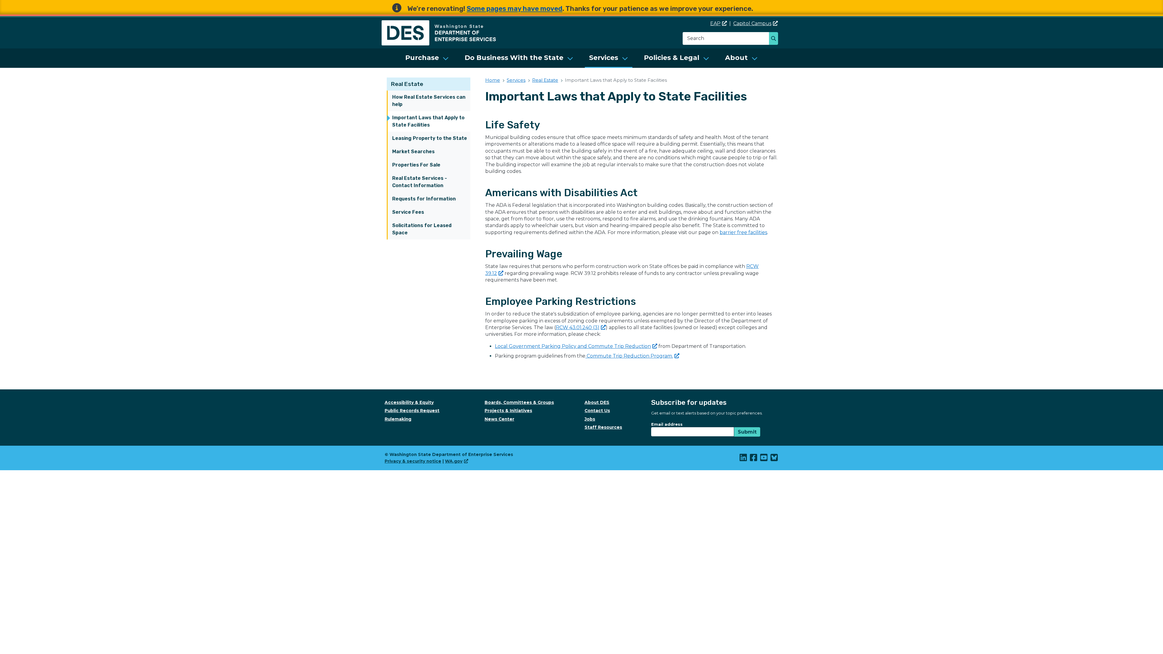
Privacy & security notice (413, 461)
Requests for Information (424, 199)
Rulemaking (398, 419)
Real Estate (407, 84)
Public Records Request (412, 410)
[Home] (439, 24)
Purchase (422, 58)
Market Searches (413, 151)
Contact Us (597, 410)
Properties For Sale (416, 165)
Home (492, 80)
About (736, 58)
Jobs (590, 419)
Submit (747, 432)
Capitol (752, 23)
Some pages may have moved (514, 9)
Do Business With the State (514, 58)
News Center (499, 419)
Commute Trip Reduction (629, 356)
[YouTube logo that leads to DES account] (764, 459)
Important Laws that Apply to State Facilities (428, 121)
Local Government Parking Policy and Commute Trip (573, 346)
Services (603, 58)
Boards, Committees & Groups (519, 402)
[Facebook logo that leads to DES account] (754, 459)
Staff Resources (603, 427)
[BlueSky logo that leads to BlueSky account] (774, 459)
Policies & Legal (671, 58)
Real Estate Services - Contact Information (419, 181)
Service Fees (408, 212)
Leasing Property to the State (429, 138)
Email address (667, 424)
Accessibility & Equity (409, 402)
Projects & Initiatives (508, 410)
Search (775, 39)
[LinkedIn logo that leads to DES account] (743, 459)
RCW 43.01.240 (577, 327)
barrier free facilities (743, 232)
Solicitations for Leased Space (422, 229)
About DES (597, 402)
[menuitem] (427, 58)
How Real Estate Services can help (429, 100)
